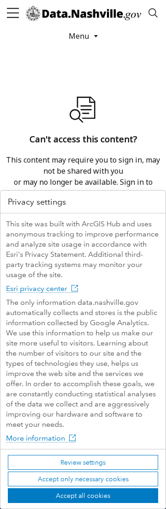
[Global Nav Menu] (13, 13)
